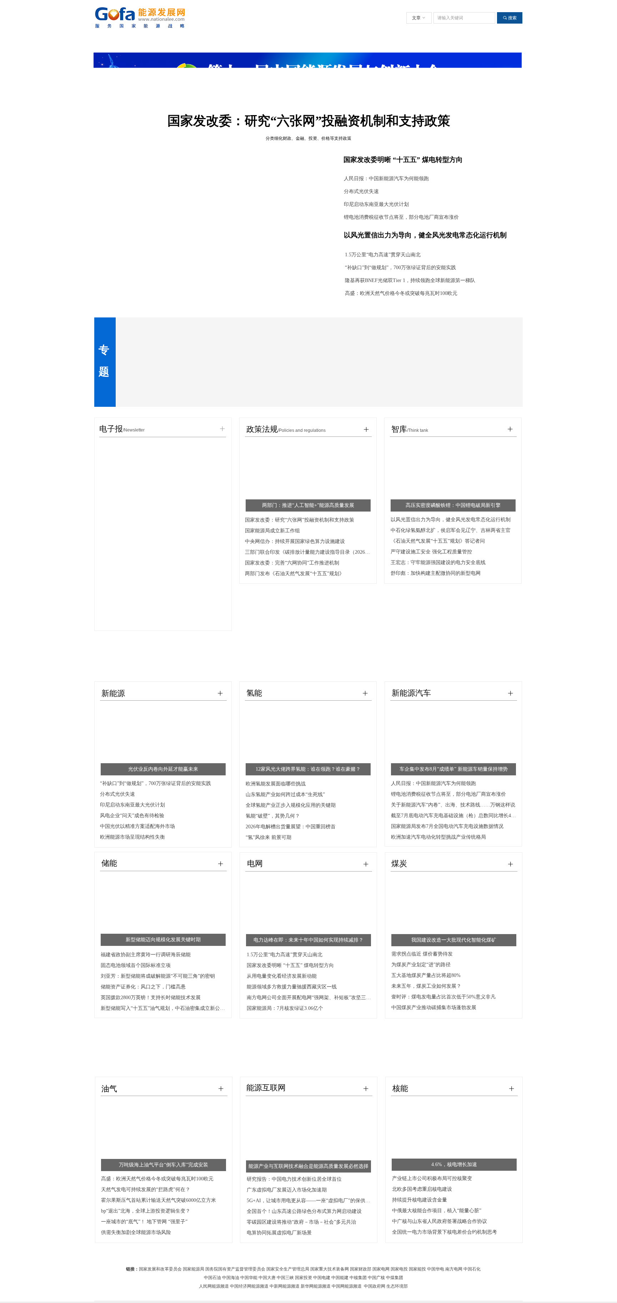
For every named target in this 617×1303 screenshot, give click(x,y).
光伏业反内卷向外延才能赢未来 (163, 769)
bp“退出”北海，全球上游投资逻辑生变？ (145, 1211)
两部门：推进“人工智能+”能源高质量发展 (308, 505)
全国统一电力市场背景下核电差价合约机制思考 (444, 1232)
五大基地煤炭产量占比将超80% (426, 975)
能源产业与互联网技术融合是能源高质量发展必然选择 (308, 1166)
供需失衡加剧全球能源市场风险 (136, 1232)
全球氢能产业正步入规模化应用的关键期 (291, 805)
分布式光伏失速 (361, 191)
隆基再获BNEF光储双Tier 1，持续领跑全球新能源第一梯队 (410, 280)
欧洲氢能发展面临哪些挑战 (276, 783)
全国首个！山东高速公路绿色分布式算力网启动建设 (304, 1211)
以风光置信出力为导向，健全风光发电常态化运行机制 (425, 235)
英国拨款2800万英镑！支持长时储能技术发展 (151, 997)
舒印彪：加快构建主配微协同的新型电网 (436, 573)
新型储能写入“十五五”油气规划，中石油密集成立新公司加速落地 (163, 1008)
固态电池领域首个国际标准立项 (136, 965)
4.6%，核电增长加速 (454, 1164)
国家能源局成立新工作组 (272, 530)
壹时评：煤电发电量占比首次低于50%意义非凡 (443, 997)
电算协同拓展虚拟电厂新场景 (279, 1232)
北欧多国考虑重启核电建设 (422, 1189)
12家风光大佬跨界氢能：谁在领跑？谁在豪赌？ (308, 769)
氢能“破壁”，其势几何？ (273, 816)
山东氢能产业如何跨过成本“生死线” (285, 794)
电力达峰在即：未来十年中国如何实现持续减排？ (308, 940)
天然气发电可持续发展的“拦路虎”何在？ (145, 1189)
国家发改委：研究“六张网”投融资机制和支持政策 (299, 520)
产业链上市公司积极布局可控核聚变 (432, 1178)
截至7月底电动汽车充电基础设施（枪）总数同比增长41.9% (454, 815)
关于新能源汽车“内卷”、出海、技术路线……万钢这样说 (453, 805)
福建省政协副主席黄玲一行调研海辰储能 (146, 954)
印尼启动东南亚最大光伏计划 (376, 204)
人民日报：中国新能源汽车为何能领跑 (386, 178)
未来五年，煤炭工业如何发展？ (426, 986)
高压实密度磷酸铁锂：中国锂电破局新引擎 (453, 505)
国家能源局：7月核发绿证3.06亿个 (285, 1008)
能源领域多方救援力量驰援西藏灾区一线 (292, 986)
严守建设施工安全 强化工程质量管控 (431, 551)
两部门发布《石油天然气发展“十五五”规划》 (294, 573)
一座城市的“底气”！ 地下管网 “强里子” (144, 1221)
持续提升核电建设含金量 (419, 1200)
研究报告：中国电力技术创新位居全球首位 (294, 1179)
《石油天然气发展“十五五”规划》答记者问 (438, 541)
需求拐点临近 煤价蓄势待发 (422, 954)
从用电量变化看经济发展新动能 (282, 976)
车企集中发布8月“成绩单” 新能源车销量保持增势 (454, 769)
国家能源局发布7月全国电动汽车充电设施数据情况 (447, 826)
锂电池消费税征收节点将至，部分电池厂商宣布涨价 (401, 217)
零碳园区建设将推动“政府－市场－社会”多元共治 (301, 1222)
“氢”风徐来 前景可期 (268, 837)
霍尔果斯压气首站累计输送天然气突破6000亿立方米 (158, 1200)
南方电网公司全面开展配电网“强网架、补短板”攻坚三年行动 (309, 997)
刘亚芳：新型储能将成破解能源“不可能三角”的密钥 (158, 976)
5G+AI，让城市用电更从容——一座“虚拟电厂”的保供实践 (309, 1200)
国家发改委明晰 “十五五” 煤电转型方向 (403, 159)
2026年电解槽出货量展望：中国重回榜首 (291, 826)
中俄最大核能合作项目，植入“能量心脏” (436, 1210)
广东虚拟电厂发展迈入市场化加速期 (287, 1190)
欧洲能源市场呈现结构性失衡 (132, 837)
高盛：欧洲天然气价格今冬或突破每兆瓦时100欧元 (401, 293)
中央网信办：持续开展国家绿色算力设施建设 (295, 541)
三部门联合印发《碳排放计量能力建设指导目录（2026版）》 (308, 552)
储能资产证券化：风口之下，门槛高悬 (143, 986)
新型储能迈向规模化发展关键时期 (163, 939)
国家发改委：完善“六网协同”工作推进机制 (292, 563)
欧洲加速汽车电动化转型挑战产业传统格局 (438, 837)
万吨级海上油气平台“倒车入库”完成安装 (163, 1165)
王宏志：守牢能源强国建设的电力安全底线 (438, 562)
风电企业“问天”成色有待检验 (132, 815)
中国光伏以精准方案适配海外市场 (137, 826)
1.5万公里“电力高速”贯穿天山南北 (383, 254)
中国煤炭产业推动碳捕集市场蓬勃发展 (433, 1007)
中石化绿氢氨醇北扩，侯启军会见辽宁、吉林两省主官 (451, 530)
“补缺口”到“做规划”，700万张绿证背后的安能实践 (400, 267)
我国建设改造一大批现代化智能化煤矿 (453, 940)
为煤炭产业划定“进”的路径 (421, 964)
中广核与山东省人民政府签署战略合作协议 (439, 1221)
